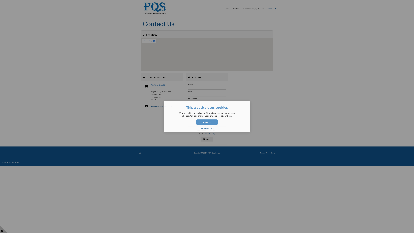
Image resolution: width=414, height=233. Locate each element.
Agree (208, 122)
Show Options (206, 128)
